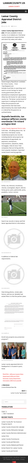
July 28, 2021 (6, 26)
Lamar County (15, 459)
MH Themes (6, 459)
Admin (15, 26)
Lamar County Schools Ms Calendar (12, 427)
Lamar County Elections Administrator (13, 433)
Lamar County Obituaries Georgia (12, 430)
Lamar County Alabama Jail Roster (12, 445)
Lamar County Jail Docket (9, 451)
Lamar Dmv (5, 436)
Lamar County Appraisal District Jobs (13, 128)
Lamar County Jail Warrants (10, 442)
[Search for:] (14, 402)
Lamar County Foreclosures (10, 439)
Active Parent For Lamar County (11, 448)
